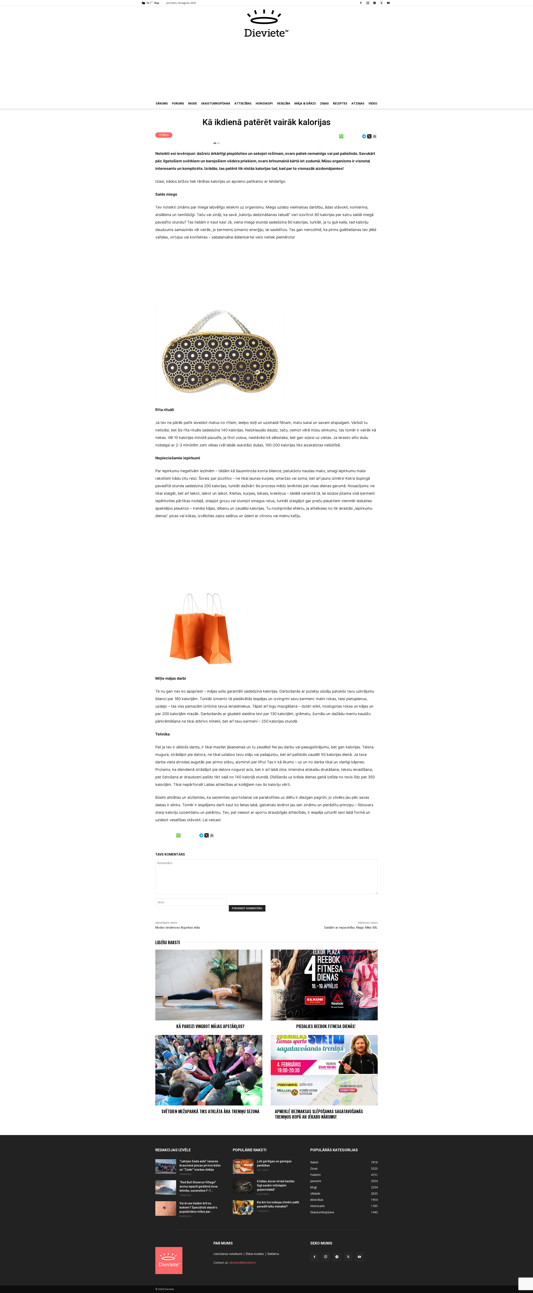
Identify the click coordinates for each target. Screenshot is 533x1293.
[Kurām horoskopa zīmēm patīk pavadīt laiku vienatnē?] (243, 1207)
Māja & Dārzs (305, 103)
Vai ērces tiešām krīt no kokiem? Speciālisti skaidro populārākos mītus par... (198, 1207)
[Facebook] (361, 3)
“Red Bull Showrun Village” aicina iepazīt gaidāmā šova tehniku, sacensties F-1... (198, 1186)
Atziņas (357, 103)
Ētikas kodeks (255, 1254)
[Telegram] (374, 3)
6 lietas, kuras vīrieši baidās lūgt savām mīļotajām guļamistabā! (276, 1185)
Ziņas (324, 103)
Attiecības (243, 103)
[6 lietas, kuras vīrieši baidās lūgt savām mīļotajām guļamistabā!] (243, 1186)
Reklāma (273, 1254)
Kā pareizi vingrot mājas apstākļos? (210, 1026)
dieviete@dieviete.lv (242, 1262)
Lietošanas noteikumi (227, 1254)
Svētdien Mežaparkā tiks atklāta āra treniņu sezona (210, 1111)
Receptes (340, 103)
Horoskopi (264, 103)
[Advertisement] (266, 68)
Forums (178, 103)
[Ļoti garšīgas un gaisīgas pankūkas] (243, 1166)
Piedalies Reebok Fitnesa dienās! (325, 1026)
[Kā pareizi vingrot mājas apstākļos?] (208, 985)
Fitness (164, 135)
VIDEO (373, 103)
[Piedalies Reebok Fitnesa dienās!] (324, 985)
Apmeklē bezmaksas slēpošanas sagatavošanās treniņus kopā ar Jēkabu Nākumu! (319, 1114)
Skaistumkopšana (215, 103)
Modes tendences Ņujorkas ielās (177, 927)
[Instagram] (368, 3)
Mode (192, 103)
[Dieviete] (266, 23)
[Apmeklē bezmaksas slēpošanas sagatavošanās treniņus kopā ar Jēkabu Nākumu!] (324, 1070)
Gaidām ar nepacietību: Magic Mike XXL (351, 927)
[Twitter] (381, 3)
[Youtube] (388, 3)
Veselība (283, 103)
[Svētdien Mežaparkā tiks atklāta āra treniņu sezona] (208, 1070)
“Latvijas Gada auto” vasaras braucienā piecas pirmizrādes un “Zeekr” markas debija (200, 1165)
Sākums (162, 103)
